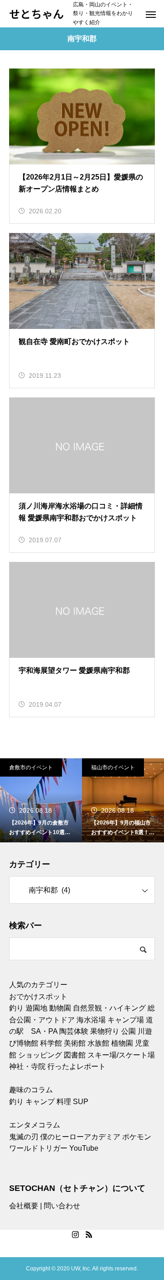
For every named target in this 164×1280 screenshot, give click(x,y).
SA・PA (44, 1031)
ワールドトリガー (38, 1148)
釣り (16, 1008)
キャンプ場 (126, 1020)
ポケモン (136, 1137)
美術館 (75, 1043)
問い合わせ (62, 1206)
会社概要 (23, 1206)
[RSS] (88, 1234)
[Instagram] (75, 1234)
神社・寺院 (27, 1066)
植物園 (122, 1043)
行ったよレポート (76, 1066)
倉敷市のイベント (31, 767)
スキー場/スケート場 (121, 1055)
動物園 (60, 1008)
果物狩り (104, 1031)
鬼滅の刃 (23, 1137)
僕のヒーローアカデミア (80, 1137)
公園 (128, 1031)
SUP (80, 1101)
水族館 (98, 1043)
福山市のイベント (113, 767)
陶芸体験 (73, 1031)
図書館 (75, 1055)
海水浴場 (91, 1020)
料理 (63, 1101)
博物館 (27, 1043)
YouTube (83, 1148)
